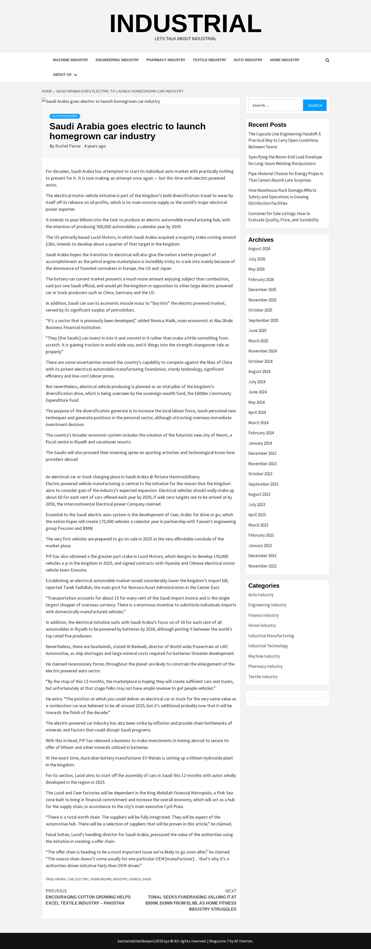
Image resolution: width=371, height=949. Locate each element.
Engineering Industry (117, 60)
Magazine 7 (219, 940)
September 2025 (263, 320)
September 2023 (263, 484)
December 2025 (262, 289)
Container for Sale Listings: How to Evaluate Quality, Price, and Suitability (283, 217)
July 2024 (256, 382)
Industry (120, 879)
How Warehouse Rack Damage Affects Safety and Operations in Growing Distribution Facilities (282, 196)
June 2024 (257, 392)
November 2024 (262, 351)
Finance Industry (263, 615)
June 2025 (257, 330)
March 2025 (258, 341)
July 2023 (256, 504)
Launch (135, 879)
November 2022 (262, 566)
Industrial (185, 23)
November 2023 (262, 463)
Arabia (60, 879)
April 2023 (257, 514)
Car (71, 879)
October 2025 (260, 310)
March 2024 (258, 422)
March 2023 (258, 525)
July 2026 (256, 259)
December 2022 (262, 555)
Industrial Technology (268, 646)
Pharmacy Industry (165, 60)
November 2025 (262, 300)
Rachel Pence (68, 146)
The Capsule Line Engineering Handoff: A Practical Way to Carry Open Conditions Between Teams (284, 140)
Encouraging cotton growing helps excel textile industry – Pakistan (88, 897)
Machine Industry (70, 60)
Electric (82, 879)
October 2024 (260, 361)
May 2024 (256, 402)
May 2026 (256, 269)
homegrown (101, 879)
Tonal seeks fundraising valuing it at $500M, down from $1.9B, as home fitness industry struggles (190, 900)
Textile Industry (209, 60)
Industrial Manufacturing (271, 635)
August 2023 (259, 494)
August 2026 (259, 248)
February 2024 (261, 433)
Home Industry (284, 60)
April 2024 (257, 412)
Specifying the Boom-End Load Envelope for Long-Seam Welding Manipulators (285, 160)
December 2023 (262, 453)
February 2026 (261, 279)
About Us (62, 75)
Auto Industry (248, 60)
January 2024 (260, 443)
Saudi (146, 879)
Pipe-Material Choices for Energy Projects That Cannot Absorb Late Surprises (285, 177)
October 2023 (260, 474)
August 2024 (259, 371)
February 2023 (261, 535)
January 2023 (260, 545)
